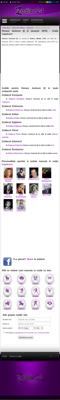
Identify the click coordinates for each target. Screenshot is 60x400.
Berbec (7, 284)
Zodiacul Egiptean (15, 126)
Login (5, 2)
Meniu (4, 21)
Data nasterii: (8, 328)
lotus (50, 118)
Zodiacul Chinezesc (15, 110)
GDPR (4, 356)
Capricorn (7, 164)
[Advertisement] (30, 66)
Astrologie (37, 21)
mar (52, 145)
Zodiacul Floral (14, 134)
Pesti (50, 309)
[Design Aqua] (50, 2)
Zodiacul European (16, 99)
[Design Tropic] (45, 2)
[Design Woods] (42, 2)
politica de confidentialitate (39, 333)
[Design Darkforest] (40, 2)
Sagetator (7, 309)
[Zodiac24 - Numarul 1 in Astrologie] (30, 10)
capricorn (5, 102)
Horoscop (15, 21)
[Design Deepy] (57, 2)
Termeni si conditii (15, 356)
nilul (52, 126)
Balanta (36, 296)
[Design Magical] (37, 2)
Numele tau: (7, 320)
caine (54, 110)
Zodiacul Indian (14, 118)
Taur (21, 284)
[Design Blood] (32, 2)
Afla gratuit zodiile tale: (15, 315)
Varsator (35, 309)
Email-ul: (6, 324)
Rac (49, 284)
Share (30, 259)
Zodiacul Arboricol (15, 145)
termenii (24, 333)
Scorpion (49, 296)
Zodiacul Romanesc (16, 153)
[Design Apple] (47, 2)
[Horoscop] (30, 377)
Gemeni (36, 284)
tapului (54, 153)
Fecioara (21, 296)
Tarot (26, 21)
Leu (7, 296)
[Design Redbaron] (35, 2)
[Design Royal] (55, 2)
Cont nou (16, 2)
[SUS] (51, 356)
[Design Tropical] (52, 2)
